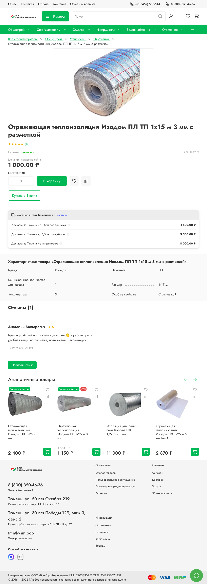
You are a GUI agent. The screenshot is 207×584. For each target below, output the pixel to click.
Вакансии (101, 493)
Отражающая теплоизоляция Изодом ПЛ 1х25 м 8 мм (23, 432)
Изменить (60, 215)
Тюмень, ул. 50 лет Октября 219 (39, 499)
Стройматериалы (48, 29)
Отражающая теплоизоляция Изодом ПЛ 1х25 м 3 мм (72, 432)
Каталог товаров (105, 473)
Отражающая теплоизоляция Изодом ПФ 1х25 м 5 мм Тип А (171, 432)
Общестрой (16, 29)
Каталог (59, 16)
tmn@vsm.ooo (21, 533)
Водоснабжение (138, 29)
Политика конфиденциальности (115, 486)
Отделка (78, 29)
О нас (12, 4)
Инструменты (105, 29)
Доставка (59, 4)
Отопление (170, 29)
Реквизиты (101, 532)
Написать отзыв (22, 365)
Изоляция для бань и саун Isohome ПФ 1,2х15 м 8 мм (122, 430)
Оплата (43, 4)
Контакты (27, 4)
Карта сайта (102, 539)
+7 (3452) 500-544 (147, 4)
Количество (16, 173)
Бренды (100, 546)
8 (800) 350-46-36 (183, 4)
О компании (103, 525)
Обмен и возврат (82, 4)
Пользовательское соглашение (115, 480)
